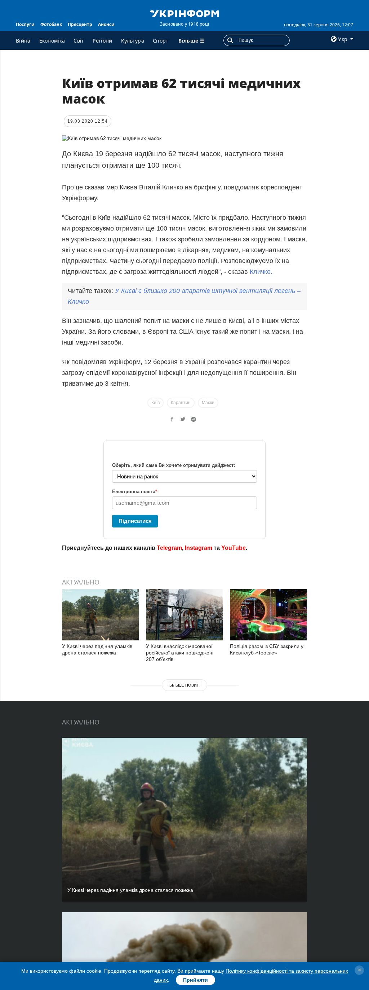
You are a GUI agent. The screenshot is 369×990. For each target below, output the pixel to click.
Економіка (52, 40)
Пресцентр (80, 24)
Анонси (106, 24)
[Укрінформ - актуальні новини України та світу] (184, 13)
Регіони (102, 40)
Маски (208, 402)
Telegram (169, 548)
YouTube (233, 548)
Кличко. (261, 271)
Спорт (161, 40)
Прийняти (195, 980)
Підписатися (135, 521)
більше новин (184, 685)
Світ (79, 40)
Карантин (181, 402)
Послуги (25, 24)
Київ (155, 402)
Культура (132, 40)
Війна (23, 40)
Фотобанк (51, 24)
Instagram (198, 548)
